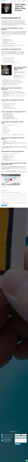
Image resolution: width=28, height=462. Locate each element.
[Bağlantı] (3, 1)
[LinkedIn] (7, 1)
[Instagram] (5, 1)
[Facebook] (3, 1)
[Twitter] (4, 1)
